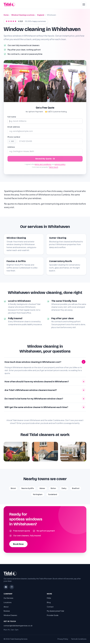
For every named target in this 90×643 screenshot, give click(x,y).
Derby (64, 488)
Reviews (7, 611)
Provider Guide (52, 615)
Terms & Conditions (78, 639)
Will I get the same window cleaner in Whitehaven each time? (44, 407)
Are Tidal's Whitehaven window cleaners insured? (44, 390)
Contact (50, 607)
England (40, 15)
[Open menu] (83, 4)
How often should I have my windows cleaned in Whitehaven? (44, 381)
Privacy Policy (63, 639)
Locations (7, 602)
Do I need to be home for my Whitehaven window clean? (44, 398)
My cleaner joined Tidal (55, 611)
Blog (49, 602)
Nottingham (37, 494)
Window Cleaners (10, 615)
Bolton (53, 488)
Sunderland (52, 494)
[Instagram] (11, 587)
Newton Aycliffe (27, 488)
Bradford (75, 488)
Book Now (18, 544)
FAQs (49, 598)
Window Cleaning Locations (22, 15)
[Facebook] (6, 587)
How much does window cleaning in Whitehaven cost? (45, 361)
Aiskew (42, 488)
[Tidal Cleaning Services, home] (9, 4)
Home (6, 15)
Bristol (13, 488)
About (6, 607)
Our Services (8, 598)
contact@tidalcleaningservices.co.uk (18, 625)
